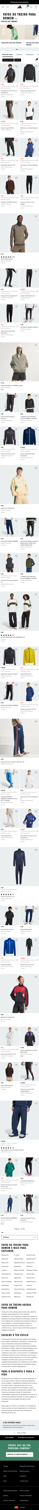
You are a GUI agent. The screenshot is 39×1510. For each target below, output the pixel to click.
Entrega (5, 1466)
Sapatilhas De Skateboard (31, 1259)
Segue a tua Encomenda (10, 1471)
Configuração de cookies (10, 1490)
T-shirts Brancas (17, 1255)
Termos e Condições (9, 1500)
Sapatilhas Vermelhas (17, 1293)
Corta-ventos (6, 1293)
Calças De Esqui (19, 1289)
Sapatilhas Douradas (17, 1267)
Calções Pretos (31, 1293)
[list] (19, 55)
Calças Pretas (18, 1259)
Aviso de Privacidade (26, 1495)
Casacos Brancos (29, 1286)
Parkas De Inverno (5, 1255)
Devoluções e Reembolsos (27, 1466)
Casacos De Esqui (18, 1286)
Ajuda (5, 1481)
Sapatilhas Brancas (17, 1278)
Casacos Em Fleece (31, 1278)
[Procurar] (31, 7)
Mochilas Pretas (32, 1270)
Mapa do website (24, 1471)
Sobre (5, 1476)
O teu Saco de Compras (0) (26, 1437)
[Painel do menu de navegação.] (3, 7)
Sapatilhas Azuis (19, 1262)
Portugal (22, 1507)
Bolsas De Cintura (5, 1263)
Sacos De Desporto (5, 1278)
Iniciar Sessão (9, 1437)
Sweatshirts (5, 1289)
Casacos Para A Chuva (19, 1274)
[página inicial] (19, 7)
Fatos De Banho (7, 1281)
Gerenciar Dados (24, 1490)
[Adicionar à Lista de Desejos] (16, 67)
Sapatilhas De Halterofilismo (31, 1282)
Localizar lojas (24, 1481)
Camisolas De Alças (6, 1274)
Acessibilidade (24, 1500)
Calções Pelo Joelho (6, 1297)
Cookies (5, 1495)
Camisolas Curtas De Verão (7, 1267)
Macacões (5, 1259)
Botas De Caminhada (30, 1267)
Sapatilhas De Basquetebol (31, 1289)
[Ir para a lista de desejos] (7, 7)
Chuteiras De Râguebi (31, 1255)
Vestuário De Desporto (18, 1282)
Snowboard (5, 1285)
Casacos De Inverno (30, 1263)
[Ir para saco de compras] (36, 7)
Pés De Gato (30, 1274)
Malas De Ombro (17, 1297)
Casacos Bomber (4, 1270)
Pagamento (23, 1476)
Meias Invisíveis (19, 1270)
